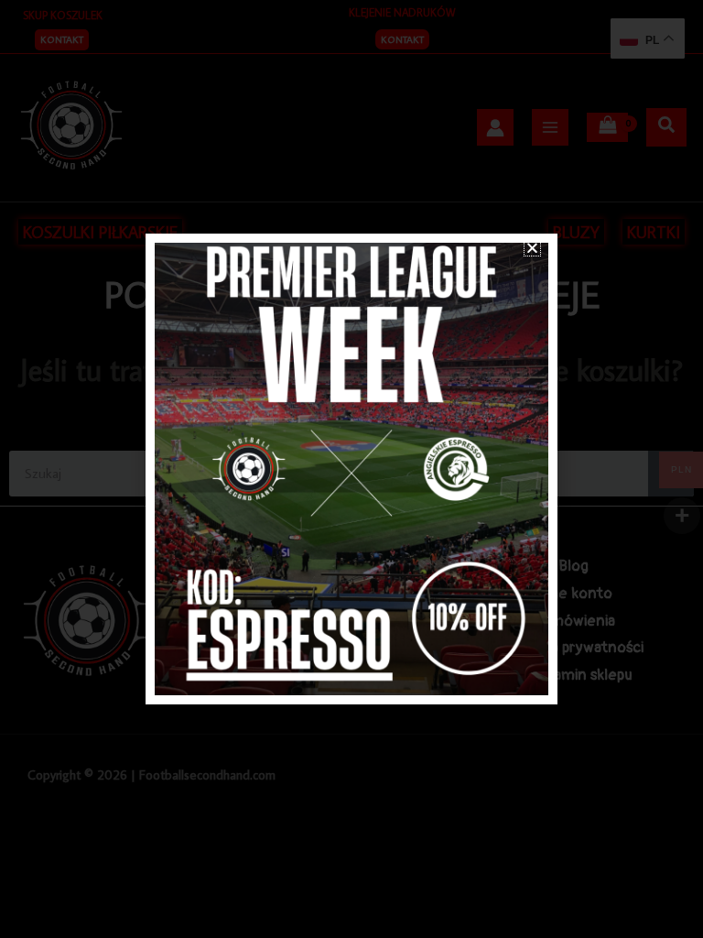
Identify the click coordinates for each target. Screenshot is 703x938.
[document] (351, 469)
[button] (532, 248)
